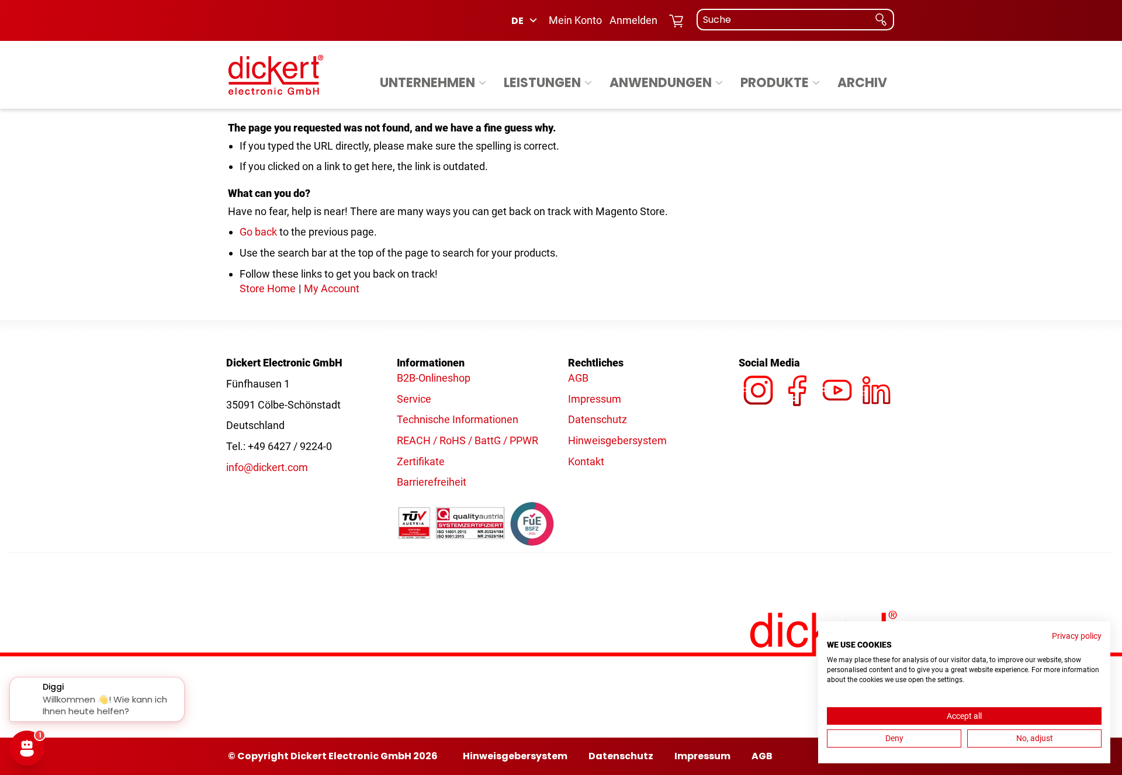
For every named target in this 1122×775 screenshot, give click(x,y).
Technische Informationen (457, 419)
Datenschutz (597, 419)
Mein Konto (575, 20)
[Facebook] (797, 378)
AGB (578, 378)
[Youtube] (837, 378)
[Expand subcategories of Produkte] (816, 83)
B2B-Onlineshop (433, 378)
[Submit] (881, 19)
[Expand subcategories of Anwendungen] (719, 83)
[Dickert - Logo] (276, 74)
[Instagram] (758, 378)
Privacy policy (1077, 636)
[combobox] (795, 19)
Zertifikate (421, 461)
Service (414, 399)
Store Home (268, 288)
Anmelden (633, 20)
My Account (331, 288)
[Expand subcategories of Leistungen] (588, 83)
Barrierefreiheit (431, 482)
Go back (258, 232)
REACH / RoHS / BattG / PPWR (467, 440)
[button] (525, 20)
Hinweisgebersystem (617, 440)
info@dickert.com (267, 467)
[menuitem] (435, 83)
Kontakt (586, 461)
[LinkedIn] (876, 378)
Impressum (594, 399)
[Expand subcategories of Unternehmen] (482, 83)
